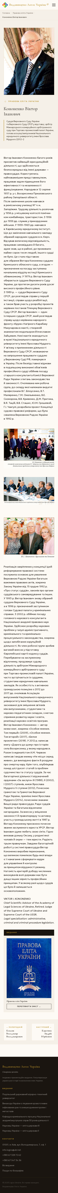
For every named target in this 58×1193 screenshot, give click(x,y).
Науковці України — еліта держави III (20, 1125)
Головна (6, 13)
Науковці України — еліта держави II (20, 1131)
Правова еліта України (23, 13)
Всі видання (8, 1165)
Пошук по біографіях (13, 1170)
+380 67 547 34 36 (11, 1160)
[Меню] (54, 5)
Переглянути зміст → (29, 1006)
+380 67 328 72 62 (11, 1155)
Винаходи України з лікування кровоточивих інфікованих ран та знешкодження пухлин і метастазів (24, 1107)
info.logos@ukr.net (11, 1150)
